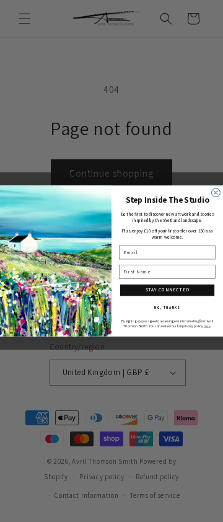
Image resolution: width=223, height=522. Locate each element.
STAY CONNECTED (168, 290)
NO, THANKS (167, 307)
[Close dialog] (216, 192)
